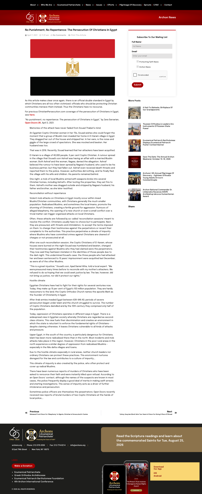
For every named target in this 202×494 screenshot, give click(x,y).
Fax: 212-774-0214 (57, 445)
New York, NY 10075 (40, 449)
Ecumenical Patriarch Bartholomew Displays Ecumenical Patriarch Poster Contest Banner (159, 142)
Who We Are (46, 5)
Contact (168, 5)
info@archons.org (77, 445)
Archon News (145, 67)
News (88, 5)
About (33, 5)
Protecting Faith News (149, 62)
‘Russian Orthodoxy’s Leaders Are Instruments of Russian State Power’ (158, 126)
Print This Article (78, 35)
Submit (137, 85)
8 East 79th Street (19, 449)
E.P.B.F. (156, 5)
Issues (99, 5)
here (32, 115)
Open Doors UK (33, 123)
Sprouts (147, 5)
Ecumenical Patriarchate (68, 5)
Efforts (111, 5)
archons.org (17, 445)
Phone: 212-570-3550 (36, 445)
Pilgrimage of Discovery (130, 5)
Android (157, 476)
